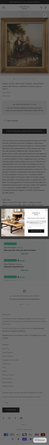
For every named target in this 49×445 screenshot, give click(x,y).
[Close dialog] (46, 210)
